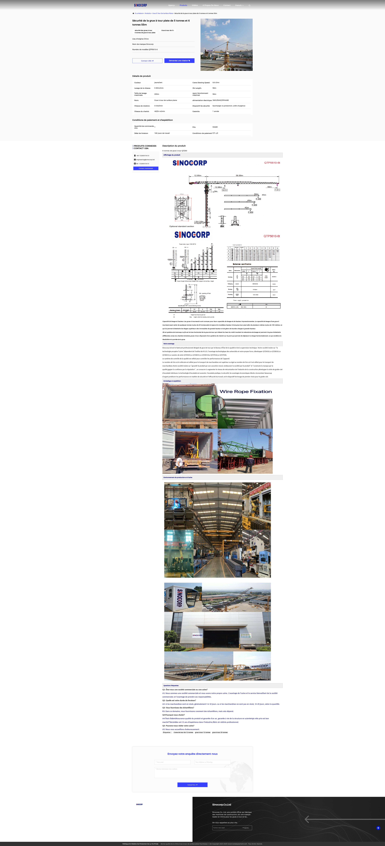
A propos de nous (211, 5)
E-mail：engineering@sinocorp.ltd (147, 813)
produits (148, 13)
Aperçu (171, 5)
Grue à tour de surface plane (162, 13)
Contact (226, 5)
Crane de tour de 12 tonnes (183, 732)
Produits (183, 5)
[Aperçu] (140, 5)
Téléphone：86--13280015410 (146, 810)
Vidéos (195, 5)
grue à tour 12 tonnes (202, 732)
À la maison (139, 13)
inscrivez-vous (247, 828)
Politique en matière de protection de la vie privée (140, 844)
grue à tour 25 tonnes (220, 732)
